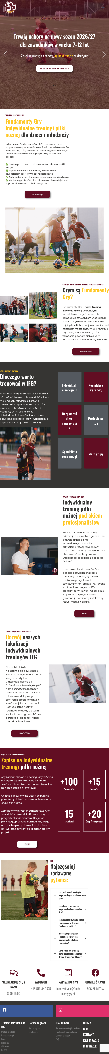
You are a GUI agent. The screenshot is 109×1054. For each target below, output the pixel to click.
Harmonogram (34, 1028)
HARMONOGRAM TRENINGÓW (54, 68)
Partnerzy (5, 1042)
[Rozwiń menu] (103, 7)
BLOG (86, 1029)
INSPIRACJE (90, 1046)
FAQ (57, 1039)
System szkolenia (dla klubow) (68, 1028)
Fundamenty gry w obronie (66, 1032)
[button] (8, 240)
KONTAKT (88, 1034)
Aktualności (6, 1046)
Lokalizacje (33, 1032)
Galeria (4, 1049)
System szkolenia (8, 1031)
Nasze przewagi (7, 1035)
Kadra (3, 1039)
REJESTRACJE (91, 1040)
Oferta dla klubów (63, 1035)
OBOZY (87, 1023)
